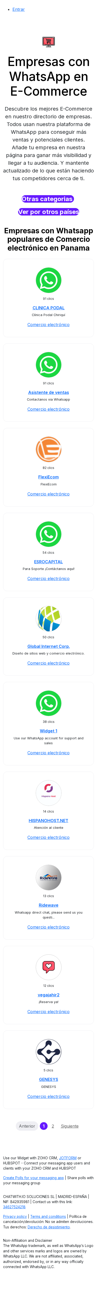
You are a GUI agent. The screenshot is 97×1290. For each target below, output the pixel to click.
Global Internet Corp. (48, 646)
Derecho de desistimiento (49, 1227)
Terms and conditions (48, 1216)
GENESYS (48, 1079)
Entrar (18, 9)
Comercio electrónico (48, 324)
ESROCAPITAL (48, 561)
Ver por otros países (48, 212)
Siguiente (70, 1126)
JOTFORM (68, 1158)
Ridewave (48, 905)
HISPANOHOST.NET (48, 820)
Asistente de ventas (48, 392)
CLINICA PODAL (49, 307)
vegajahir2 (48, 994)
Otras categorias (48, 199)
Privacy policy (15, 1216)
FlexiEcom (48, 476)
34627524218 (14, 1207)
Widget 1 (48, 730)
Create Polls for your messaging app (33, 1178)
